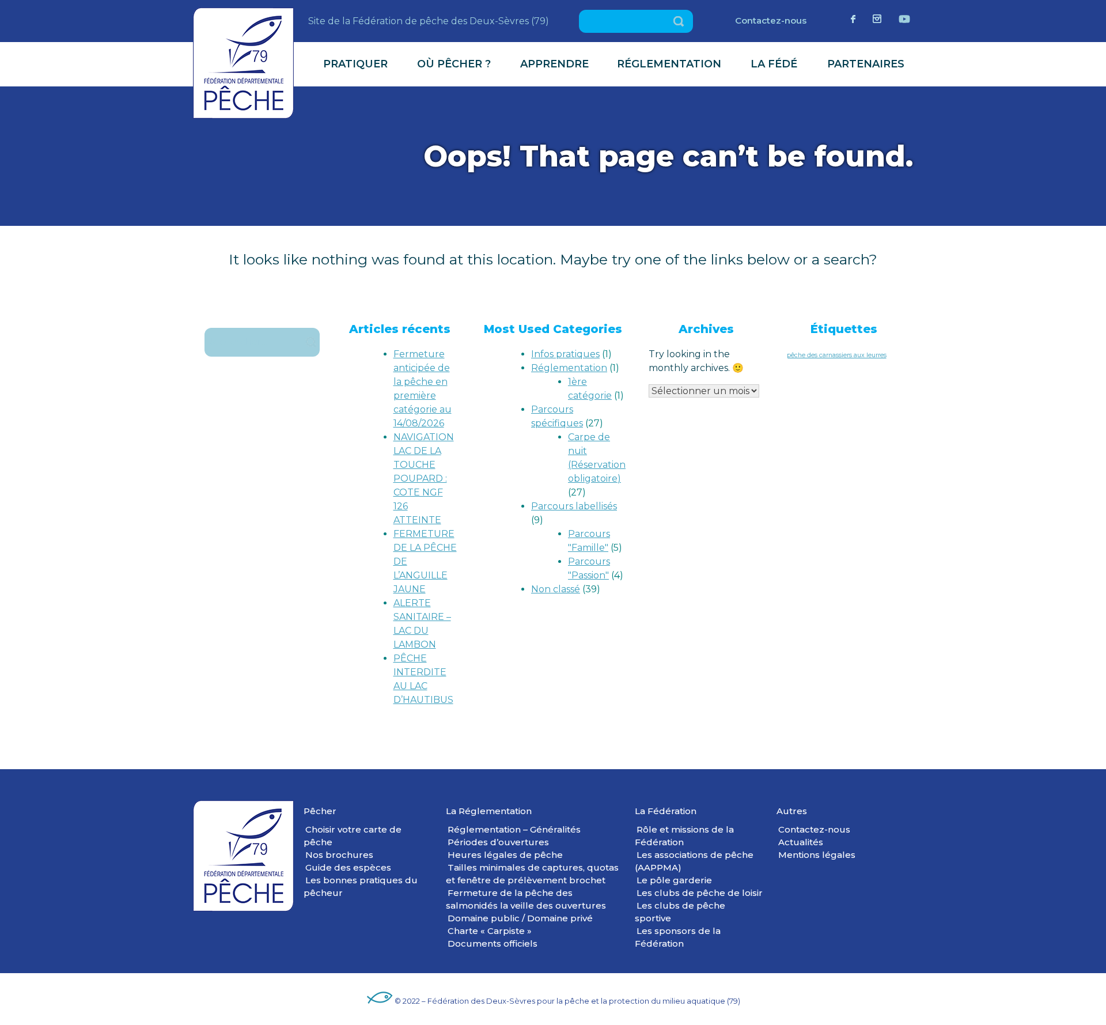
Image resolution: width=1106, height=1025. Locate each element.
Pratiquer (355, 64)
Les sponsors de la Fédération (678, 937)
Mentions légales (816, 854)
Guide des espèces (348, 867)
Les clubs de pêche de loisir (700, 892)
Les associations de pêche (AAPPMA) (694, 861)
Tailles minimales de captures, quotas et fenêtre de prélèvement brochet (532, 874)
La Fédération (665, 810)
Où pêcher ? (454, 64)
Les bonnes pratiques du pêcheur (361, 886)
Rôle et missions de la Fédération (684, 836)
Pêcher (320, 810)
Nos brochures (339, 854)
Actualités (800, 842)
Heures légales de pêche (505, 854)
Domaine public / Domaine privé (520, 918)
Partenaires (865, 64)
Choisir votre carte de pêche (353, 836)
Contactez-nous (770, 20)
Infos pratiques (565, 354)
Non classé (555, 589)
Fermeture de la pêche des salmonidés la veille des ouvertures (526, 899)
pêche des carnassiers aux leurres (837, 355)
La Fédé (774, 64)
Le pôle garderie (674, 880)
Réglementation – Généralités (514, 829)
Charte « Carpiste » (490, 930)
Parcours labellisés (574, 506)
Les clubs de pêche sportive (680, 912)
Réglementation (669, 64)
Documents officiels (492, 943)
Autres (792, 810)
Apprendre (554, 64)
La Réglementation (489, 810)
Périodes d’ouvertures (498, 842)
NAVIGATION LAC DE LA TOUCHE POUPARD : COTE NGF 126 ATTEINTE (423, 478)
